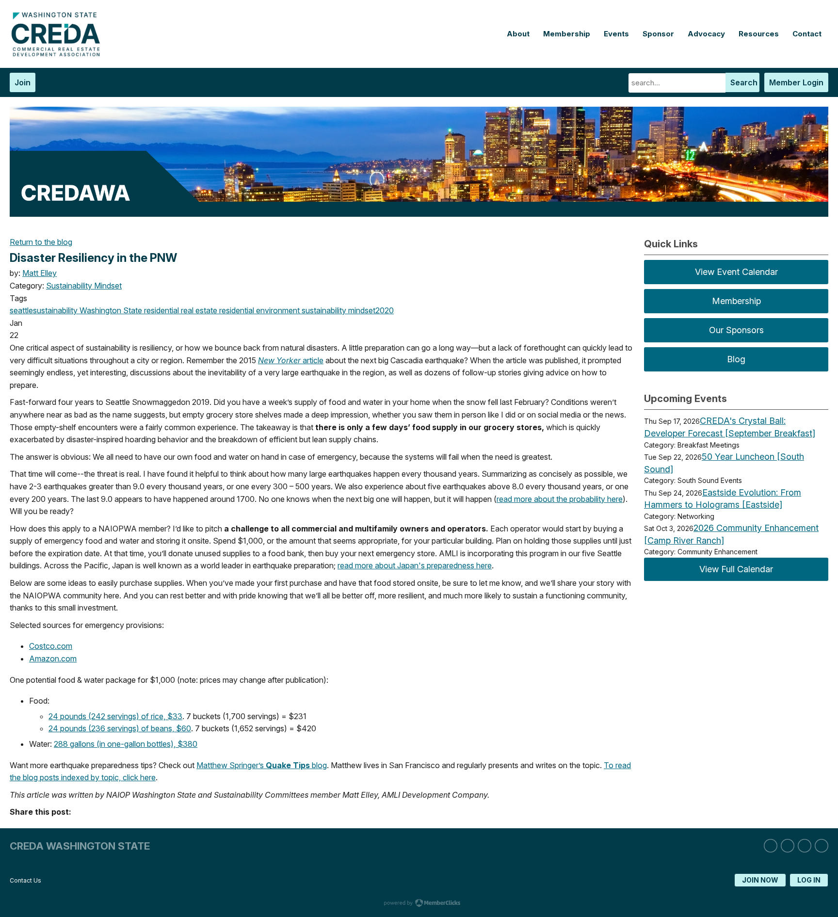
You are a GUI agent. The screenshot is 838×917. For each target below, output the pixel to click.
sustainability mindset (337, 310)
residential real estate (179, 310)
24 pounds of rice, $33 (115, 716)
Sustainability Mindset (84, 285)
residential (235, 310)
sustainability (55, 310)
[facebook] (804, 846)
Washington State (110, 310)
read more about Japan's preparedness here (415, 565)
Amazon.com (53, 658)
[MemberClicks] (58, 54)
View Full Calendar (736, 569)
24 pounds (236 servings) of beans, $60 (119, 728)
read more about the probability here (560, 499)
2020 (384, 310)
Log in (809, 880)
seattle (21, 310)
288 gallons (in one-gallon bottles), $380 (125, 744)
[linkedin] (770, 846)
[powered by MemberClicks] (419, 904)
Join (23, 82)
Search (743, 82)
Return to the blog (41, 242)
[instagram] (787, 846)
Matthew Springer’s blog (261, 765)
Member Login (796, 82)
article (290, 360)
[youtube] (821, 846)
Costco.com (50, 646)
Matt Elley (39, 273)
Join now (760, 880)
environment (277, 310)
